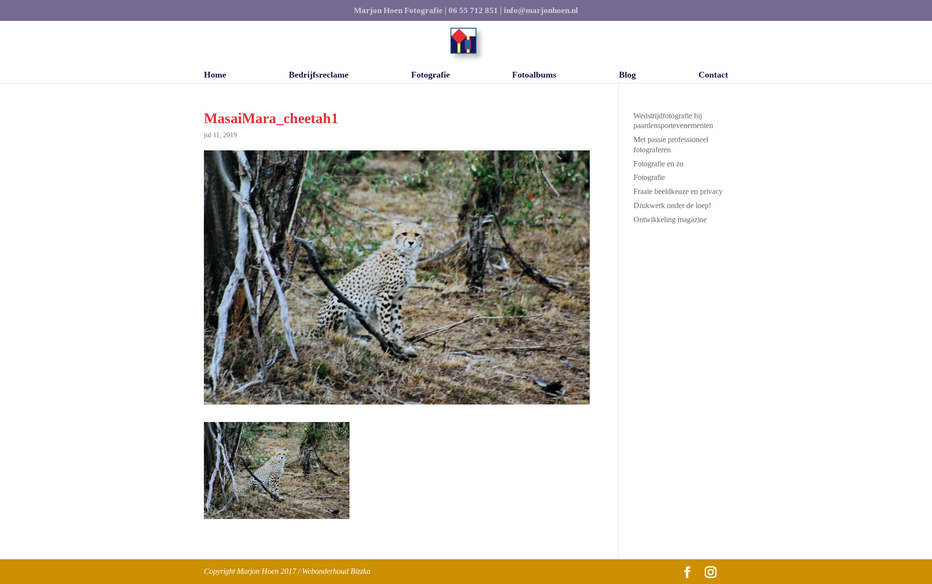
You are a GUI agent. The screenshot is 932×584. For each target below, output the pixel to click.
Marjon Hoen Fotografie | (400, 10)
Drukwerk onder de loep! (672, 205)
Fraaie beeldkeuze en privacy (678, 191)
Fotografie (430, 75)
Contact (713, 75)
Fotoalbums (534, 75)
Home (215, 75)
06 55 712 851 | (475, 10)
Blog (627, 75)
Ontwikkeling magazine (670, 219)
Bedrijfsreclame (319, 75)
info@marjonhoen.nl (541, 10)
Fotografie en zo (658, 164)
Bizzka (360, 571)
